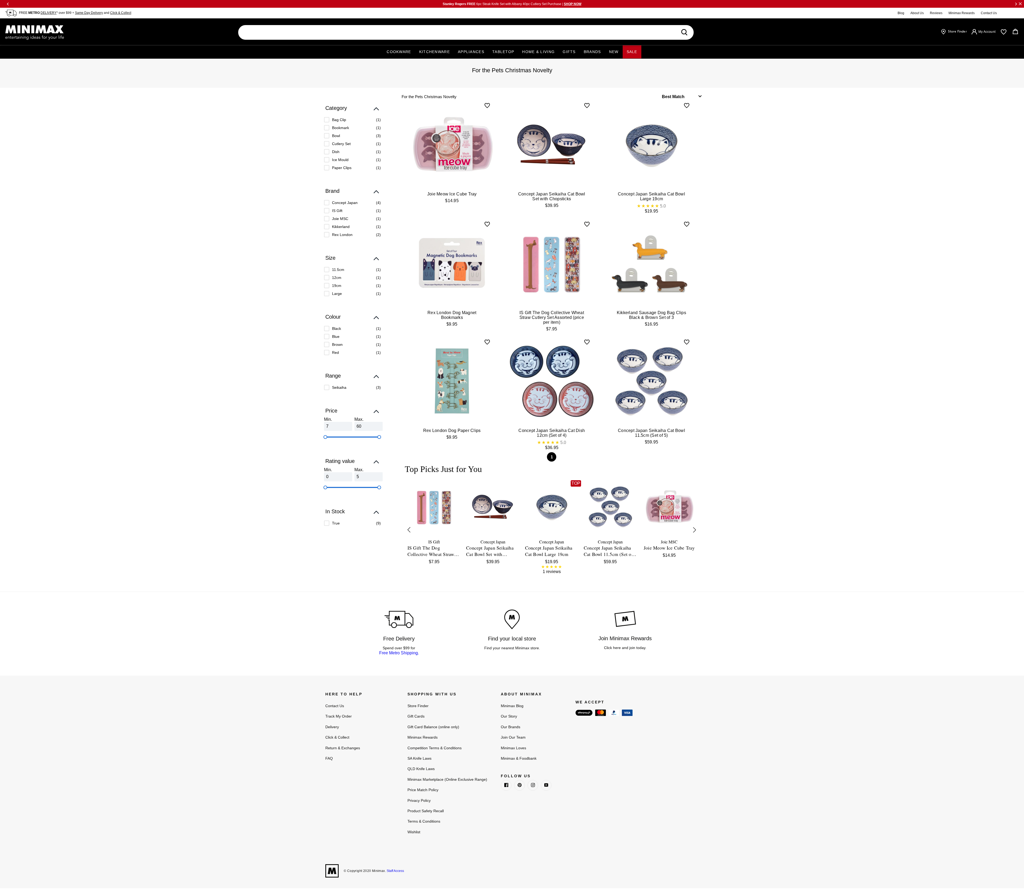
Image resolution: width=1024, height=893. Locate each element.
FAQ (329, 758)
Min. (328, 419)
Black (336, 328)
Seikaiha (339, 387)
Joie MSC (340, 219)
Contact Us (989, 13)
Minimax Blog (512, 706)
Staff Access (395, 871)
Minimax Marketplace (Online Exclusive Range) (447, 779)
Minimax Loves (513, 748)
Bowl (336, 136)
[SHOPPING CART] (1015, 32)
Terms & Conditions (423, 821)
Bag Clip (339, 120)
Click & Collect (120, 13)
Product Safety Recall (425, 811)
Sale (632, 52)
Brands (592, 52)
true (336, 523)
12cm (336, 277)
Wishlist (413, 832)
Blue (335, 336)
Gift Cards (416, 716)
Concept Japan (345, 203)
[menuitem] (352, 119)
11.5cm (338, 269)
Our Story (509, 716)
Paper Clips (341, 168)
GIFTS (569, 52)
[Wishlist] (1003, 32)
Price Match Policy (422, 790)
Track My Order (338, 716)
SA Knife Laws (419, 758)
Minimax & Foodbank (519, 758)
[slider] (325, 437)
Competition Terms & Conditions (434, 748)
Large (337, 293)
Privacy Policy (419, 800)
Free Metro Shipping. (399, 653)
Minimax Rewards (962, 13)
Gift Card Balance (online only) (433, 727)
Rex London (342, 235)
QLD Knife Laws (421, 769)
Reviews (936, 13)
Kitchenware (434, 52)
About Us (917, 13)
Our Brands (510, 727)
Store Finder (418, 706)
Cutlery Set (341, 144)
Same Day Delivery (89, 13)
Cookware (399, 52)
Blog (901, 13)
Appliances (471, 52)
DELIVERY (49, 13)
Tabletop (503, 52)
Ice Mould (340, 160)
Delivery (332, 727)
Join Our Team (513, 737)
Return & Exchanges (342, 748)
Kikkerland (341, 227)
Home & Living (538, 52)
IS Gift (337, 211)
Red (335, 352)
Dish (335, 152)
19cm (336, 285)
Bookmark (340, 128)
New (614, 52)
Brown (337, 344)
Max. (358, 419)
